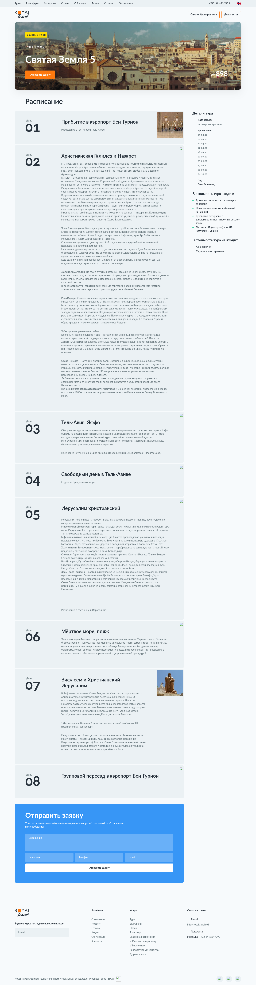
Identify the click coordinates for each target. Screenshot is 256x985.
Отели (65, 3)
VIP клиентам (137, 946)
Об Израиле (98, 937)
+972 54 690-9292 (209, 937)
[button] (221, 3)
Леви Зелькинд (206, 184)
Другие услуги (138, 954)
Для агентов (231, 14)
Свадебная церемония (142, 937)
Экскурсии (50, 3)
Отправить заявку (40, 75)
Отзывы (109, 3)
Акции (95, 3)
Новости (96, 924)
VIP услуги (80, 3)
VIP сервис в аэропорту (143, 941)
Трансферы (32, 3)
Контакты (96, 941)
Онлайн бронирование (204, 14)
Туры (18, 3)
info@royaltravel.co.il (198, 925)
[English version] (239, 3)
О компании (126, 3)
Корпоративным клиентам (145, 950)
